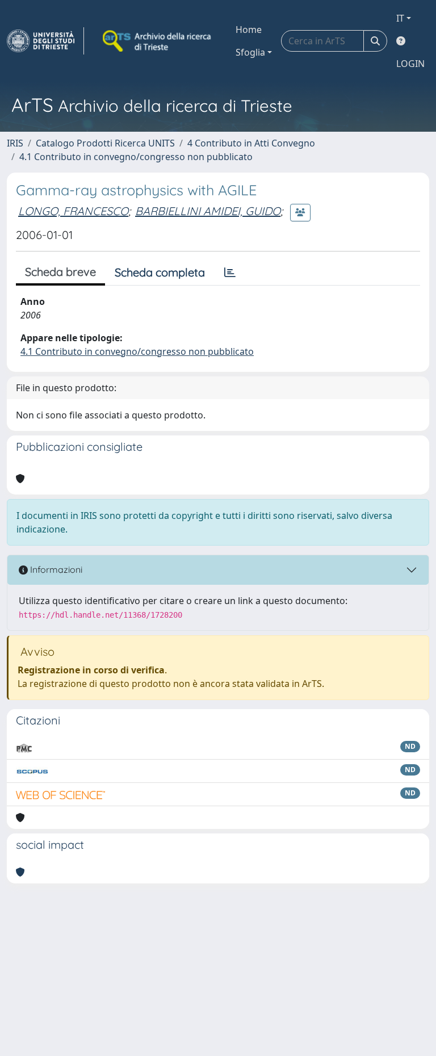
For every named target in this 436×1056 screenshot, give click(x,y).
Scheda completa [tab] (160, 272)
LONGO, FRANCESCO (73, 211)
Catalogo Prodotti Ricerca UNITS (105, 143)
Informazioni (55, 569)
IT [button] (400, 18)
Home (249, 29)
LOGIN (410, 63)
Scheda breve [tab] (60, 272)
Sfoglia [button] (250, 52)
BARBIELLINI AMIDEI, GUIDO (207, 211)
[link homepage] (45, 41)
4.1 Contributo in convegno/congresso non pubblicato (136, 156)
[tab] (230, 272)
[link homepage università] (158, 41)
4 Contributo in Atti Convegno (251, 143)
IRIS (15, 143)
